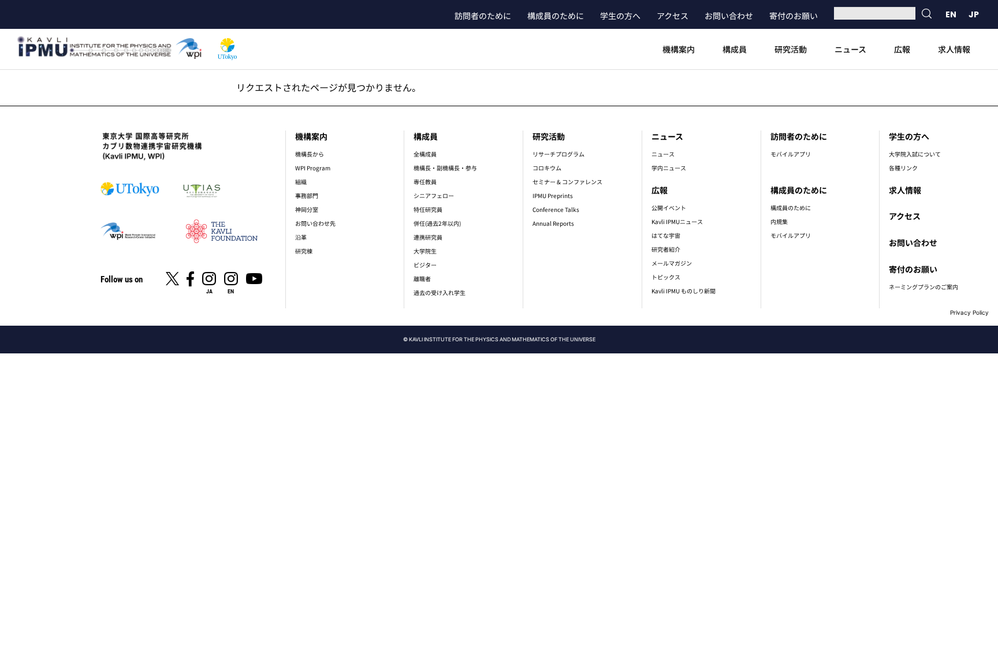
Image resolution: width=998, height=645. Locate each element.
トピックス (665, 277)
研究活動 (790, 49)
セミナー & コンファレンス (567, 181)
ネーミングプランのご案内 (923, 286)
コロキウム (546, 167)
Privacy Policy (969, 312)
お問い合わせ (729, 15)
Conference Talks (555, 209)
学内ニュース (668, 167)
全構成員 (425, 154)
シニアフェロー (434, 195)
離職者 (422, 278)
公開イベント (668, 207)
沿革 (301, 237)
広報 (902, 49)
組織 (301, 181)
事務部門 (306, 195)
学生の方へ (620, 15)
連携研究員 (428, 237)
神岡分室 (306, 209)
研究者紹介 (665, 249)
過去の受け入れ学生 (440, 292)
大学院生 (425, 251)
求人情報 (954, 49)
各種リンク (903, 167)
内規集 (779, 221)
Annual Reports (553, 223)
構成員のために (555, 15)
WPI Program (312, 167)
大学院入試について (915, 154)
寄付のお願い (793, 15)
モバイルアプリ (790, 154)
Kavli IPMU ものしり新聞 (683, 290)
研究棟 (303, 251)
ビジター (425, 264)
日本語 (973, 14)
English (950, 14)
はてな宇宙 (665, 235)
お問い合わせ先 (315, 223)
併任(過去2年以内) (437, 223)
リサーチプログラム (558, 154)
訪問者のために (483, 15)
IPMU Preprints (552, 195)
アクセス (672, 15)
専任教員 (425, 181)
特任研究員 (428, 209)
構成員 (735, 49)
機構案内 (678, 49)
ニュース (850, 49)
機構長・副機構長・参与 (445, 167)
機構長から (309, 154)
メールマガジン (671, 263)
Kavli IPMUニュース (677, 221)
